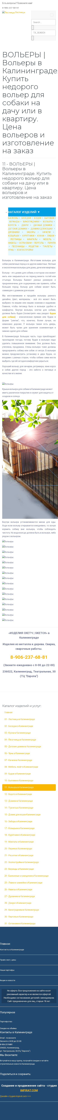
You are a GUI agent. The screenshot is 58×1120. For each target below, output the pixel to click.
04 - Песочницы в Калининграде (20, 739)
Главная (8, 712)
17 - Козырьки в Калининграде (19, 828)
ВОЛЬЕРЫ (48, 221)
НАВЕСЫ (12, 243)
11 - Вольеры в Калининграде (19, 787)
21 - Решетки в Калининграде (18, 855)
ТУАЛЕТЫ (47, 246)
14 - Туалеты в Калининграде (18, 808)
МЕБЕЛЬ (47, 239)
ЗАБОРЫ (31, 232)
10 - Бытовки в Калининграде (18, 780)
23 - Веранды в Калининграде (19, 869)
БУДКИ (37, 218)
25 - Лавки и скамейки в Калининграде (23, 882)
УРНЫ (11, 250)
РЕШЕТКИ (33, 246)
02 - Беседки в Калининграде (18, 726)
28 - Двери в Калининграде (17, 903)
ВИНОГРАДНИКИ (31, 221)
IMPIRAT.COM (29, 1090)
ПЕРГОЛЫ (39, 243)
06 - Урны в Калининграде (17, 753)
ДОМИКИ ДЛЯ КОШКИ (42, 229)
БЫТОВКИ (49, 218)
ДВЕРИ (24, 225)
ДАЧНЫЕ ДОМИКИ (42, 225)
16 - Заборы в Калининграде (18, 821)
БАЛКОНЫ (13, 218)
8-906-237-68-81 (29, 657)
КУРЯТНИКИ (28, 236)
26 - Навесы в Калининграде (18, 889)
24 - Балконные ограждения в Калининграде (26, 876)
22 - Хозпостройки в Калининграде (21, 862)
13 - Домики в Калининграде (18, 801)
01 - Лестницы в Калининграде (19, 719)
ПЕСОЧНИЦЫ (18, 246)
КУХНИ (40, 236)
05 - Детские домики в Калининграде (22, 746)
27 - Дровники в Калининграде (19, 896)
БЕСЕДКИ (26, 218)
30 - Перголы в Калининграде (18, 916)
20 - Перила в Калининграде (18, 848)
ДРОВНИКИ (13, 232)
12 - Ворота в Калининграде (18, 794)
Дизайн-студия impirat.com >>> (15, 1096)
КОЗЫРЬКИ (13, 236)
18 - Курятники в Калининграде (19, 835)
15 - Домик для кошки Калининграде (22, 814)
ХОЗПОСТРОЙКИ (25, 250)
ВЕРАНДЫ (14, 221)
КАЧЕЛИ (47, 232)
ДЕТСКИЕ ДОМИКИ (17, 229)
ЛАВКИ (50, 236)
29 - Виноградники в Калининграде (21, 910)
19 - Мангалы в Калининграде (19, 842)
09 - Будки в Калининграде (17, 773)
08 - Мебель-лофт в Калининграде (21, 767)
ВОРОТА (12, 225)
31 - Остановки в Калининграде (19, 923)
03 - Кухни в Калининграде (17, 733)
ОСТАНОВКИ (25, 243)
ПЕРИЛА (52, 243)
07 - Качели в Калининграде (18, 760)
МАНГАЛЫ (32, 239)
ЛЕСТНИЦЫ (15, 239)
